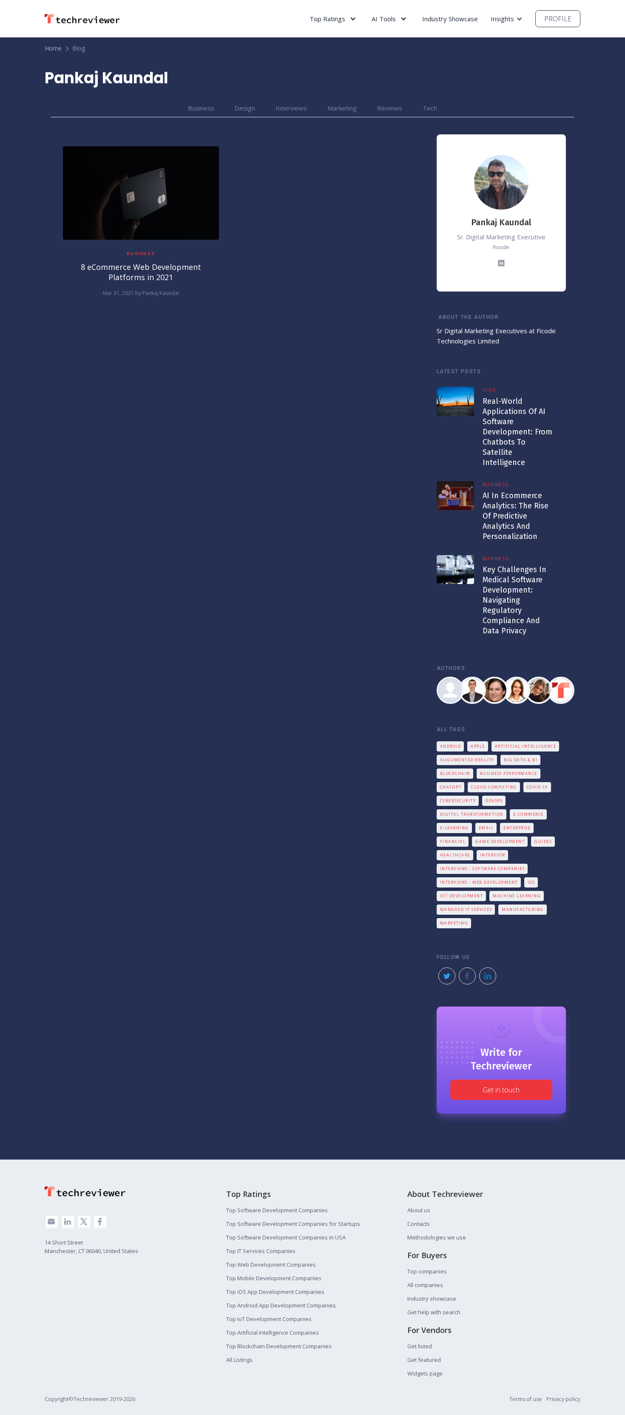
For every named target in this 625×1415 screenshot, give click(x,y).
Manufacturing (523, 909)
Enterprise (517, 828)
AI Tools (384, 18)
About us (418, 1210)
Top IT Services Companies (260, 1251)
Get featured (424, 1360)
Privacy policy (563, 1399)
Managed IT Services (466, 909)
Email (486, 828)
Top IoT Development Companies (269, 1319)
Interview (493, 855)
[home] (85, 18)
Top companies (427, 1271)
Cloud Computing (494, 787)
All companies (425, 1285)
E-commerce (528, 814)
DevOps (494, 800)
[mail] (51, 1221)
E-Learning (454, 828)
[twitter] (84, 1221)
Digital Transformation (471, 814)
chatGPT (451, 787)
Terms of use (525, 1399)
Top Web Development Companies (271, 1264)
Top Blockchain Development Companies (279, 1346)
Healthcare (455, 855)
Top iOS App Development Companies (275, 1292)
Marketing (454, 923)
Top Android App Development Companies (281, 1305)
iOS (531, 882)
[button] (333, 18)
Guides (543, 841)
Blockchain (455, 773)
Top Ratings (327, 18)
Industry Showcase (450, 18)
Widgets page (425, 1373)
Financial (453, 841)
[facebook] (100, 1221)
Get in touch (501, 1090)
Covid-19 (537, 787)
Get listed (419, 1346)
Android (450, 746)
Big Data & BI (521, 760)
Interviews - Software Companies (482, 868)
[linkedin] (67, 1221)
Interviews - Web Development (479, 882)
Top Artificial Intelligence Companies (272, 1332)
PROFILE (557, 18)
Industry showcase (431, 1298)
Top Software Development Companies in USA (286, 1237)
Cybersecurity (458, 800)
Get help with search (433, 1312)
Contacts (418, 1224)
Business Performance (508, 773)
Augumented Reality (467, 760)
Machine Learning (517, 896)
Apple (478, 746)
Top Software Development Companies (277, 1210)
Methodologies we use (436, 1237)
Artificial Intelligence (526, 746)
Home (53, 48)
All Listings (239, 1360)
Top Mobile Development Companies (273, 1278)
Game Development (500, 841)
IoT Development (461, 896)
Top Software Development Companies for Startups (293, 1224)
